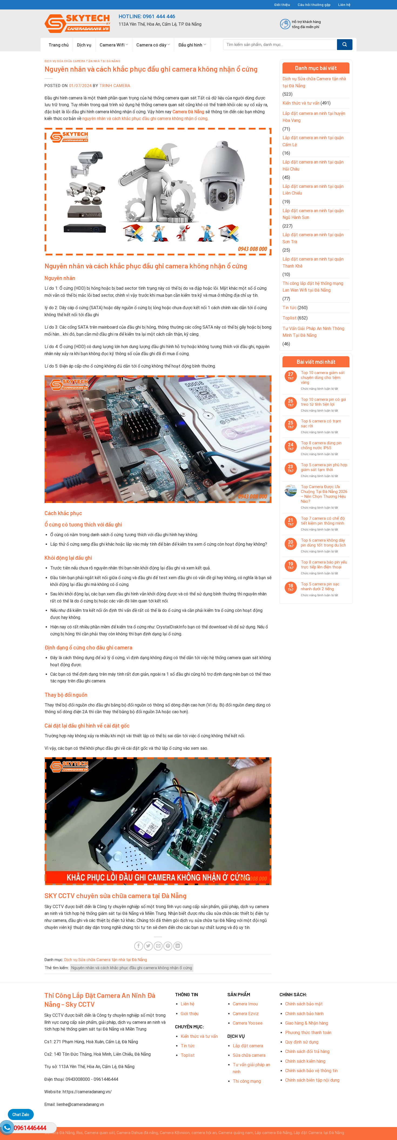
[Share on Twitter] (148, 946)
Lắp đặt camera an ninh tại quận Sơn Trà (313, 238)
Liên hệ (344, 4)
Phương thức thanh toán (308, 1032)
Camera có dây (151, 44)
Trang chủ (59, 44)
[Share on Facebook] (138, 946)
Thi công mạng (247, 1081)
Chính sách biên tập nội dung (312, 1080)
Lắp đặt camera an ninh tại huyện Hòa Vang (313, 117)
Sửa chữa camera (249, 1055)
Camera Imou (245, 1003)
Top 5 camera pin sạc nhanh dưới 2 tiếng (320, 586)
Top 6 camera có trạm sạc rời (321, 423)
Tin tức (289, 307)
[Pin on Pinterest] (167, 946)
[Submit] (344, 44)
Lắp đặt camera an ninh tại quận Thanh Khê (313, 262)
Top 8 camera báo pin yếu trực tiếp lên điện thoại (324, 564)
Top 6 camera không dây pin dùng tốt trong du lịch (323, 543)
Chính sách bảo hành (304, 1013)
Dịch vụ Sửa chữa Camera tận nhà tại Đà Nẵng (82, 61)
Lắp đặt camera (248, 1045)
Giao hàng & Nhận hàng (306, 1023)
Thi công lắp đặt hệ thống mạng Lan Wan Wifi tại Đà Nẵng (312, 287)
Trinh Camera (114, 85)
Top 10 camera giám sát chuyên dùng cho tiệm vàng (323, 377)
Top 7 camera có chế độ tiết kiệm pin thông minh (323, 521)
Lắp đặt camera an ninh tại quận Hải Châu (313, 165)
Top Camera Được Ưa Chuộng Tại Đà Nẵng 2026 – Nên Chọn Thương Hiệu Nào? (324, 494)
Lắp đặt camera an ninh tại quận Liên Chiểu (313, 190)
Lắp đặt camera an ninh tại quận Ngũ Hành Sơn (313, 214)
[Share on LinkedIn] (177, 946)
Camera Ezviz (246, 1013)
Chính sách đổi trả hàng (307, 1051)
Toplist (289, 318)
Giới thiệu (282, 4)
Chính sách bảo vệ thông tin (311, 1070)
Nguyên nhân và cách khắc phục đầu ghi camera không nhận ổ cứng (131, 967)
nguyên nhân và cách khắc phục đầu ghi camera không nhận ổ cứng (144, 118)
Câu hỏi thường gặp (314, 4)
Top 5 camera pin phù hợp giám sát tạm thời (324, 467)
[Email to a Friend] (158, 946)
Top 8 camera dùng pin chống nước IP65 (321, 445)
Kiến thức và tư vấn (300, 103)
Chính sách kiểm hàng (305, 1061)
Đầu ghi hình (190, 44)
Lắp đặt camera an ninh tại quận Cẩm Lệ (313, 141)
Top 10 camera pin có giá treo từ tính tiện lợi (323, 402)
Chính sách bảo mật (304, 1003)
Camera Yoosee (248, 1023)
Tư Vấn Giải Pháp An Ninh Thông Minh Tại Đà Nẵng (313, 332)
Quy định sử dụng (301, 1042)
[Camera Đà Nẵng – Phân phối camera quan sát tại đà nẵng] (77, 23)
